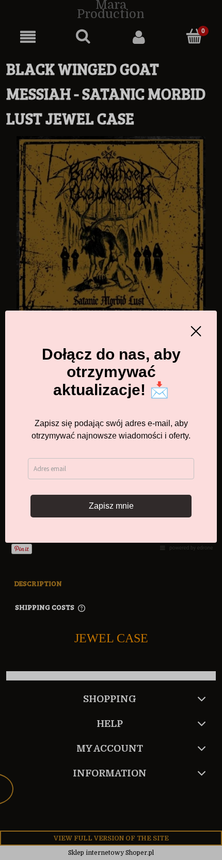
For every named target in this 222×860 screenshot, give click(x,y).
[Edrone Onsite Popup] (111, 430)
